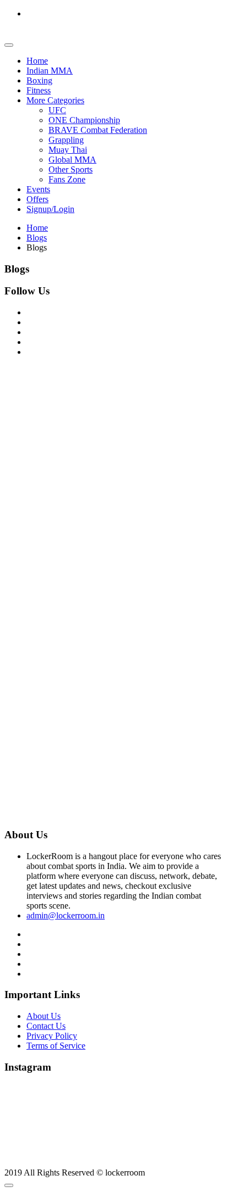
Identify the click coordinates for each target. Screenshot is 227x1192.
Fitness (38, 90)
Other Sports (70, 169)
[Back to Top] (8, 1185)
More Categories (55, 100)
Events (38, 189)
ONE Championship (84, 120)
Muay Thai (67, 149)
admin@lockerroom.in (65, 915)
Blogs (36, 237)
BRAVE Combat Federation (97, 130)
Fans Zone (66, 179)
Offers (37, 199)
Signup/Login (50, 209)
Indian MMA (49, 70)
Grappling (66, 139)
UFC (57, 110)
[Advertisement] (113, 479)
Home (37, 60)
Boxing (39, 80)
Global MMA (72, 159)
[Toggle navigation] (8, 45)
